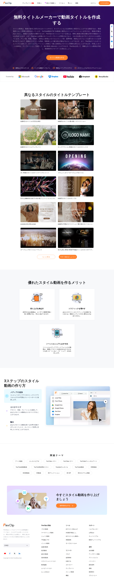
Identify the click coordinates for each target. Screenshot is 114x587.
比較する (68, 561)
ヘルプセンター (93, 529)
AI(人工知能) (50, 3)
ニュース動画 (45, 536)
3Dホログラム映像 (84, 473)
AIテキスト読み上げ (72, 529)
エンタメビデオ (34, 461)
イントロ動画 (45, 543)
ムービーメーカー (46, 568)
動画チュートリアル (95, 540)
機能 (67, 575)
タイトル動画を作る (57, 58)
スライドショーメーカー (48, 561)
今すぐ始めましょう (67, 257)
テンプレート (26, 3)
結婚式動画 (44, 547)
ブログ (68, 554)
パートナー (92, 561)
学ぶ (69, 3)
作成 (38, 3)
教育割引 (91, 572)
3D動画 (38, 473)
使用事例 (68, 557)
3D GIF (69, 473)
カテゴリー (69, 565)
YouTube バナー (51, 461)
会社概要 (91, 550)
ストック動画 (70, 572)
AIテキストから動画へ (72, 536)
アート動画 (18, 461)
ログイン (93, 3)
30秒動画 (94, 467)
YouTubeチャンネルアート (88, 461)
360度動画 (26, 473)
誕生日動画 (44, 554)
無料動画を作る (65, 505)
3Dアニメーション (54, 473)
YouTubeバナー (68, 461)
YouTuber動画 (79, 467)
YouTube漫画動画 (21, 467)
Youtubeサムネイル (62, 467)
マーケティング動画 (47, 532)
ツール (61, 3)
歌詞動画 (44, 550)
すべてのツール (70, 543)
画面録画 (68, 540)
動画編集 (44, 565)
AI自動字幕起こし (71, 532)
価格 (76, 3)
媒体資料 (91, 565)
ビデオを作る (105, 3)
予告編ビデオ (45, 540)
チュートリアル (93, 536)
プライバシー (93, 575)
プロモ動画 (44, 529)
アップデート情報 (94, 554)
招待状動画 (44, 557)
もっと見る (46, 257)
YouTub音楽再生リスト (41, 467)
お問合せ (91, 532)
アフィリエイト (93, 557)
